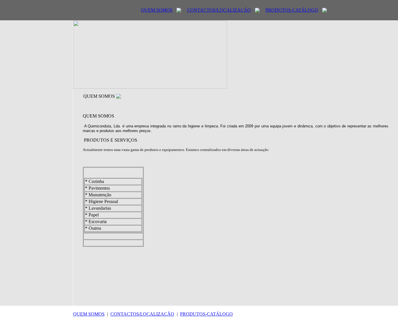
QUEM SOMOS (156, 10)
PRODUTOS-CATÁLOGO (291, 10)
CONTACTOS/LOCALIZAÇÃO (219, 10)
